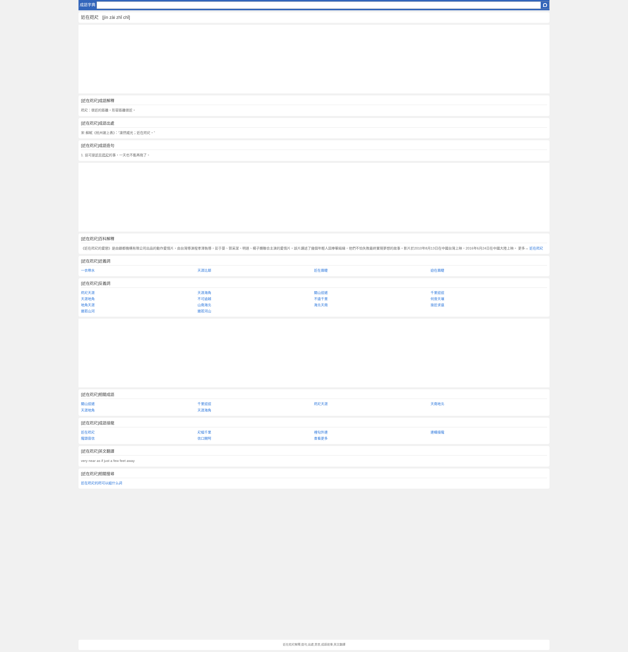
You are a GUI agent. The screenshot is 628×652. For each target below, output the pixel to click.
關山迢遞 (321, 293)
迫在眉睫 (437, 270)
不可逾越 (204, 299)
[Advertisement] (225, 59)
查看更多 (321, 438)
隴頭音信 (88, 438)
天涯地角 (88, 299)
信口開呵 (204, 438)
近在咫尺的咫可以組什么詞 (101, 483)
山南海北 (204, 305)
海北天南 (321, 305)
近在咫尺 (535, 248)
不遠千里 (321, 299)
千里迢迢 (437, 293)
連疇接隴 (437, 432)
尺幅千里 (204, 432)
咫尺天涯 (88, 293)
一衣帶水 (88, 270)
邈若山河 (88, 311)
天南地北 (437, 404)
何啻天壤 (437, 299)
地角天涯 (88, 305)
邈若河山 (204, 311)
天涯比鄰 (204, 270)
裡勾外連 (321, 432)
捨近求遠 (437, 305)
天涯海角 (204, 293)
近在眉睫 (321, 270)
